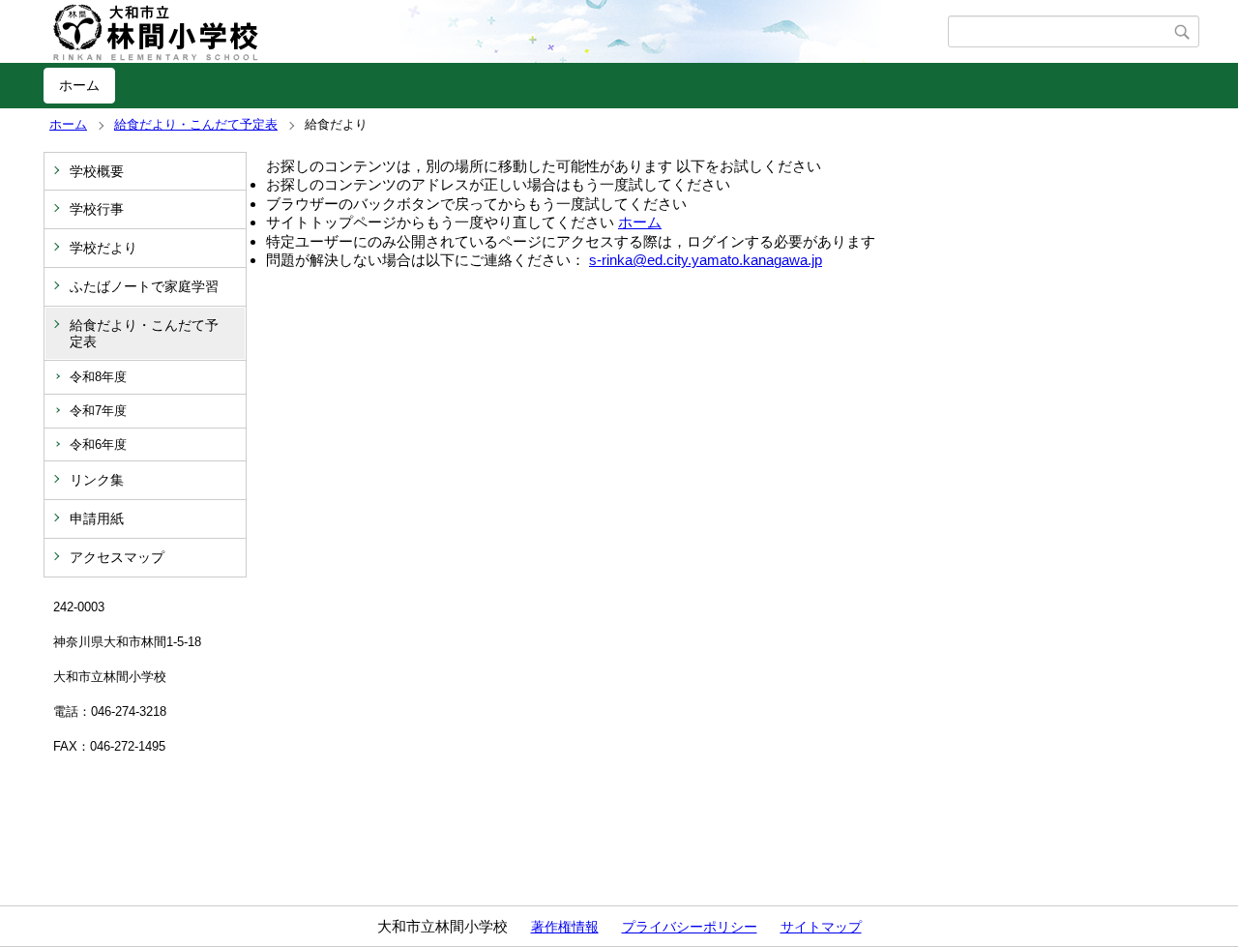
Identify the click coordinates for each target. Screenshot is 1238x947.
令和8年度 (98, 377)
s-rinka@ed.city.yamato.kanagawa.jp (705, 260)
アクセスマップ (117, 557)
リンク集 (97, 480)
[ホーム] (496, 32)
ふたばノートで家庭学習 (144, 286)
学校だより (103, 247)
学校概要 (97, 171)
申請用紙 (97, 518)
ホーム (79, 85)
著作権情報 (565, 926)
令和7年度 (98, 410)
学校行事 (97, 209)
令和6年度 (98, 444)
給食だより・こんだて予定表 (196, 124)
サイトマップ (821, 926)
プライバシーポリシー (689, 926)
